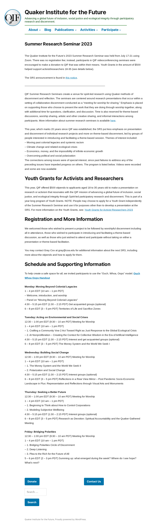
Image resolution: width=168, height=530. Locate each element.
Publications (64, 30)
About (33, 30)
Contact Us (94, 481)
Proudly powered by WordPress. (70, 519)
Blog (47, 30)
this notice (71, 77)
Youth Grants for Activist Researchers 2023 (109, 209)
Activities (87, 30)
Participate (110, 30)
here (113, 120)
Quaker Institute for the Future (65, 12)
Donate (32, 481)
